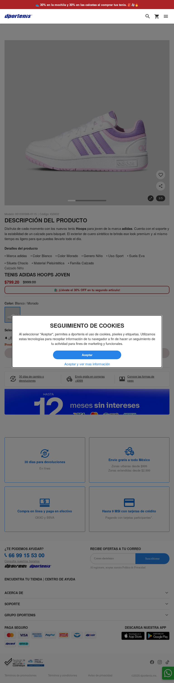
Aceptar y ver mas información (87, 363)
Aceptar (87, 355)
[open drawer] (165, 16)
